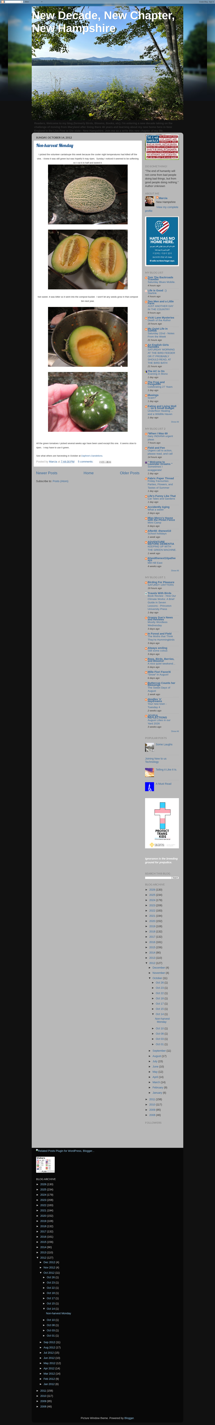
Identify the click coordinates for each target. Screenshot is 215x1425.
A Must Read (163, 783)
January (158, 1092)
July (155, 1061)
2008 (152, 1115)
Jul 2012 (49, 1352)
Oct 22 (160, 993)
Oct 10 (160, 1028)
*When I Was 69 (158, 433)
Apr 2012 (49, 1368)
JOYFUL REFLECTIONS (157, 716)
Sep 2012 (50, 1342)
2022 (152, 910)
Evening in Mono (158, 373)
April (156, 1077)
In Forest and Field (159, 633)
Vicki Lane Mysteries (161, 317)
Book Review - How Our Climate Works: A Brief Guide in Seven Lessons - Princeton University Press (162, 602)
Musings (153, 395)
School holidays (157, 533)
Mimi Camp (154, 522)
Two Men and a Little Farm (161, 302)
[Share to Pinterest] (110, 462)
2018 (152, 931)
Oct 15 (160, 1008)
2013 (152, 957)
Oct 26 (160, 982)
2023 (152, 905)
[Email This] (100, 462)
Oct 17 (160, 1003)
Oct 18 (160, 998)
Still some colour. (158, 650)
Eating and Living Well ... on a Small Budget (162, 407)
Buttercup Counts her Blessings (161, 684)
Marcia (163, 198)
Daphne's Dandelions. (92, 456)
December (159, 967)
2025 (152, 894)
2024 (152, 900)
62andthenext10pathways (162, 559)
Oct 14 (160, 1014)
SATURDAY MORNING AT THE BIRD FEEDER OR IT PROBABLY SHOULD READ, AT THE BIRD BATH (161, 356)
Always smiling (157, 648)
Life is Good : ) (157, 290)
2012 (152, 963)
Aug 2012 (50, 1347)
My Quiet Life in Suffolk (158, 329)
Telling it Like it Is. (166, 769)
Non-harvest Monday (54, 145)
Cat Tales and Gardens (161, 498)
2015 (152, 947)
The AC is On (156, 371)
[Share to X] (105, 462)
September (159, 1050)
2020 (152, 921)
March (157, 1082)
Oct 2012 (49, 1272)
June (156, 1066)
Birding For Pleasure (161, 582)
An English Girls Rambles (158, 345)
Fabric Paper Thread (161, 478)
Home (89, 473)
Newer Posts (46, 473)
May (155, 1071)
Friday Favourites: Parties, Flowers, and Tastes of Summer (160, 484)
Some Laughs (164, 744)
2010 (152, 1104)
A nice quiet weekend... (161, 663)
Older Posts (129, 473)
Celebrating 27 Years (160, 386)
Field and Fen (156, 447)
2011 (152, 1099)
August (157, 1056)
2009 (152, 1109)
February (158, 1087)
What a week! (156, 509)
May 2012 (50, 1363)
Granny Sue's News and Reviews (160, 618)
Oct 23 (160, 987)
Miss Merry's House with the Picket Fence (161, 518)
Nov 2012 (50, 1267)
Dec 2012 (50, 1262)
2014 (152, 952)
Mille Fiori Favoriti (159, 671)
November (159, 972)
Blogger (129, 1418)
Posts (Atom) (60, 481)
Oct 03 (160, 1038)
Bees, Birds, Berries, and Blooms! (161, 659)
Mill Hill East (155, 562)
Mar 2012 (50, 1373)
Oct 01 (160, 1044)
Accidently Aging (158, 507)
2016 (152, 942)
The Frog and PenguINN (156, 383)
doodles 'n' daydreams (155, 700)
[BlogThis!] (103, 462)
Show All (175, 422)
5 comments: (86, 461)
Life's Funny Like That (162, 496)
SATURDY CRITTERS (161, 584)
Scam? (152, 397)
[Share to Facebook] (107, 462)
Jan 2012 (49, 1384)
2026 (152, 889)
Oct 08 (160, 1033)
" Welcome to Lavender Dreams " (160, 463)
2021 (152, 915)
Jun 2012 (49, 1357)
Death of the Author (159, 320)
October (158, 978)
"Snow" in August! (158, 674)
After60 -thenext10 (159, 530)
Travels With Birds (159, 593)
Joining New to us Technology (155, 760)
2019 (152, 926)
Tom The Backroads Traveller (160, 278)
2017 (152, 936)
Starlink (152, 293)
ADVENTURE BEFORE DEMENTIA (161, 542)
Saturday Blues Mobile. (161, 282)
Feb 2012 (50, 1378)
